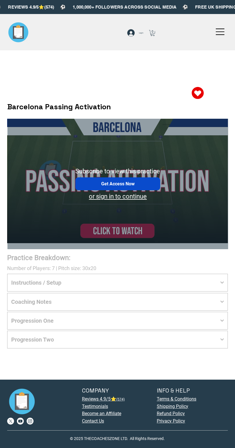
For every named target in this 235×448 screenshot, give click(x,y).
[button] (152, 33)
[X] (10, 421)
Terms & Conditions (176, 399)
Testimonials (95, 406)
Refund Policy (171, 413)
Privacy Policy (171, 421)
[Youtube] (20, 421)
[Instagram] (30, 421)
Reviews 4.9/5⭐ (103, 399)
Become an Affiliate (101, 413)
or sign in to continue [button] (118, 196)
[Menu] (220, 32)
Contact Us (93, 421)
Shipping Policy (172, 406)
